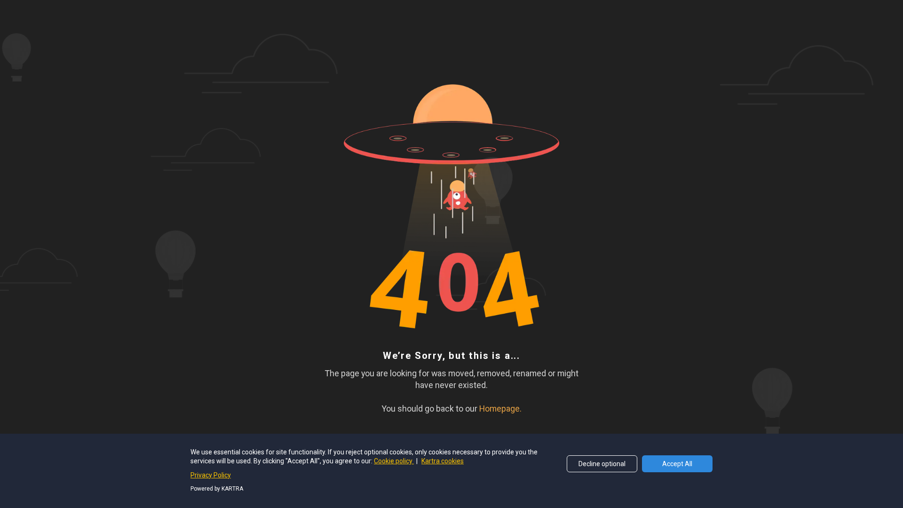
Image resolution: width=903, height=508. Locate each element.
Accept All (677, 464)
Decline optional (602, 464)
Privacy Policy (210, 475)
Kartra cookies (442, 461)
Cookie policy (394, 461)
